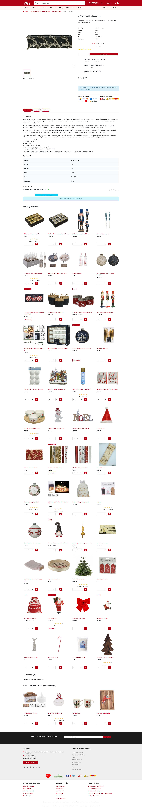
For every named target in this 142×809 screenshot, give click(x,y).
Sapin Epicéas (59, 788)
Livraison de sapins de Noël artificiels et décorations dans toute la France (79, 802)
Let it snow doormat (102, 543)
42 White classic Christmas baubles (58, 348)
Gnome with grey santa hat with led (58, 543)
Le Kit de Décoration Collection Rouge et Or (100, 793)
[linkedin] (39, 767)
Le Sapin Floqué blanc (94, 788)
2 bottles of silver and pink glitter (33, 273)
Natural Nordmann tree (78, 579)
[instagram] (30, 767)
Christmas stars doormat (30, 467)
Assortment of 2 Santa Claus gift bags (107, 389)
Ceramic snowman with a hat (56, 428)
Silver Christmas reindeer (31, 657)
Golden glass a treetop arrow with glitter (81, 543)
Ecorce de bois (101, 467)
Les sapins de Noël (62, 783)
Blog (73, 767)
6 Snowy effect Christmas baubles (33, 389)
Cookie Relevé (84, 806)
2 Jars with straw (77, 273)
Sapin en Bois (59, 796)
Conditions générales (78, 752)
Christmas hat (101, 428)
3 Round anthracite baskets (55, 312)
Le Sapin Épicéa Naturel (94, 796)
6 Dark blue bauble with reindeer (81, 348)
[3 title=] (113, 190)
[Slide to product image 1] (26, 73)
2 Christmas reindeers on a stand (57, 273)
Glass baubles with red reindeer (32, 543)
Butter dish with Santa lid (55, 713)
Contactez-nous (30, 762)
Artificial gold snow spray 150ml (81, 389)
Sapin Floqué (59, 793)
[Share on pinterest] (86, 78)
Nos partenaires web (94, 806)
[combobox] (59, 3)
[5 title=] (118, 190)
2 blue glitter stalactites (103, 234)
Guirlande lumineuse (28, 791)
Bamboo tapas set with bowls (32, 428)
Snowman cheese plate (103, 713)
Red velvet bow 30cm (78, 618)
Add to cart (104, 54)
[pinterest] (27, 767)
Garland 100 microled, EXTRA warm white (58, 503)
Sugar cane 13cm (53, 657)
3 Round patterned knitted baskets (82, 312)
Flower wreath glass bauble (31, 502)
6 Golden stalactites (102, 348)
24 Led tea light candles (30, 713)
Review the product (46, 194)
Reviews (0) (46, 110)
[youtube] (33, 767)
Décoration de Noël (28, 786)
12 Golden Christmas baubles (32, 234)
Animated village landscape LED (57, 389)
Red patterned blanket (30, 618)
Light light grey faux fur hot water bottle (33, 580)
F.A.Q (73, 757)
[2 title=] (111, 190)
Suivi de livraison (76, 769)
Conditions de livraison (78, 755)
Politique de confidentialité (72, 806)
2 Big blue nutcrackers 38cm (80, 234)
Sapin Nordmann (60, 786)
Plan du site (75, 764)
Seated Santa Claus (102, 618)
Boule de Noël (27, 788)
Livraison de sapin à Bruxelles (51, 802)
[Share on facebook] (83, 78)
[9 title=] (37, 434)
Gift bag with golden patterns (80, 502)
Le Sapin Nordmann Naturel (96, 786)
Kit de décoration (28, 793)
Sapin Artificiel (60, 791)
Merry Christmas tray (54, 579)
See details (28, 319)
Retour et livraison (77, 759)
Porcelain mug (76, 713)
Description (27, 110)
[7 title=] (35, 434)
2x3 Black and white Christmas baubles (105, 274)
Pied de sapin (27, 796)
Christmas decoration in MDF (80, 428)
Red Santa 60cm (52, 618)
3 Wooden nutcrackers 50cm (105, 312)
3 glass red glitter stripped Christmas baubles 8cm (34, 313)
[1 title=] (109, 190)
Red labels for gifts (102, 579)
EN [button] (101, 3)
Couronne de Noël (61, 798)
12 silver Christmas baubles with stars (58, 234)
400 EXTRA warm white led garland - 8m (34, 349)
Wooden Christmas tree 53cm (105, 657)
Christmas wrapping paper (55, 467)
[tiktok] (36, 767)
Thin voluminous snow (78, 657)
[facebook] (24, 767)
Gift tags (99, 502)
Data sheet (36, 110)
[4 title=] (116, 190)
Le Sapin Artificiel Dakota (95, 791)
